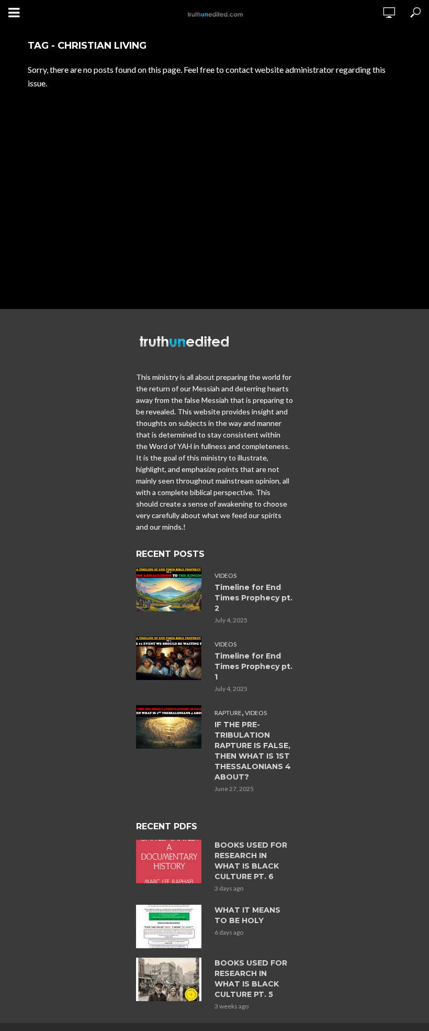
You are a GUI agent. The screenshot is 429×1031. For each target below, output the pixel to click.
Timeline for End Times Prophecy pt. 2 (253, 598)
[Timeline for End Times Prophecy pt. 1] (170, 658)
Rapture (228, 713)
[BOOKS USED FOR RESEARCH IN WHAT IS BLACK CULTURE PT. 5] (170, 979)
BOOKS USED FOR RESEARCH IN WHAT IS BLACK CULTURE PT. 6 (250, 860)
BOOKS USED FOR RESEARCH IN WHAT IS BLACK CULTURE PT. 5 (250, 978)
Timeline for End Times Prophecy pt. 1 (253, 666)
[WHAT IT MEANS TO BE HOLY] (170, 926)
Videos (225, 575)
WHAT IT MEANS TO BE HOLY (247, 915)
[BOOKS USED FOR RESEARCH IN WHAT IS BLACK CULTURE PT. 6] (170, 861)
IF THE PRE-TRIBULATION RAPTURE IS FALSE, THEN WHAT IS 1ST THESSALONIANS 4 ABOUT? (252, 751)
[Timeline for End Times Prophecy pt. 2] (170, 589)
